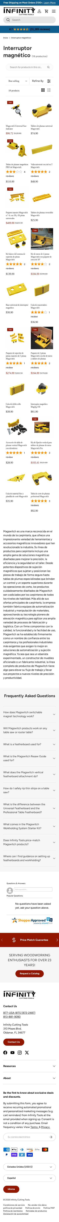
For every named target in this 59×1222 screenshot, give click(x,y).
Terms (34, 1127)
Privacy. (45, 1127)
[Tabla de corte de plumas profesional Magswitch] (42, 478)
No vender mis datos (37, 1205)
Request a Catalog (29, 973)
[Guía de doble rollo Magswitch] (17, 389)
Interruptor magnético (21, 38)
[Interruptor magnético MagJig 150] (42, 389)
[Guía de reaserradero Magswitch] (42, 290)
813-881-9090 (11, 1016)
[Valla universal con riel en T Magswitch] (42, 149)
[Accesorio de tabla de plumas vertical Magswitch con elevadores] (17, 427)
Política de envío (32, 1208)
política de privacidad (12, 1208)
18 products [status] (14, 90)
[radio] (43, 90)
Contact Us (14, 1042)
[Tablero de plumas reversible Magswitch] (42, 197)
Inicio (5, 38)
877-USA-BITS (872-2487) (19, 1012)
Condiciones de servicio (14, 1205)
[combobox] (29, 19)
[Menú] (53, 11)
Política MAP (49, 1208)
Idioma (11, 1189)
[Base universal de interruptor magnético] (17, 290)
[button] (46, 11)
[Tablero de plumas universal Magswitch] (42, 111)
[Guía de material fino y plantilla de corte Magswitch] (17, 478)
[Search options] (49, 67)
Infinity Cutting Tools (20, 1200)
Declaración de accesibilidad (15, 1214)
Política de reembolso (13, 1211)
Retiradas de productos (36, 1211)
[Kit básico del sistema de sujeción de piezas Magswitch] (17, 239)
